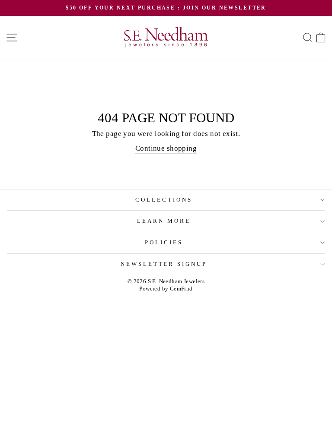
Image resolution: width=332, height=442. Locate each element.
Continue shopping (166, 148)
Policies (164, 242)
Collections (163, 199)
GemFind (181, 289)
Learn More (164, 221)
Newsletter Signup (164, 264)
